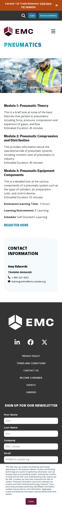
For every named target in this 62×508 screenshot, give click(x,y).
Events (31, 385)
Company (10, 440)
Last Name (11, 427)
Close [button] (31, 501)
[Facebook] (31, 342)
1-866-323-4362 (20, 277)
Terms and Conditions (31, 363)
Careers (31, 392)
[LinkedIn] (17, 342)
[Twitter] (44, 342)
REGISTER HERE (16, 225)
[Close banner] (56, 5)
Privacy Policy (31, 356)
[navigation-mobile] (53, 31)
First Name (11, 414)
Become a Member (48, 16)
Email (8, 453)
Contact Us (31, 370)
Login (32, 16)
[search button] (23, 15)
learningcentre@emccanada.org (28, 281)
